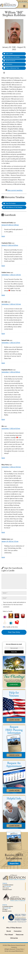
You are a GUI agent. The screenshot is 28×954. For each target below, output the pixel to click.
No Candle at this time (11, 627)
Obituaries (14, 938)
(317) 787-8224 (7, 886)
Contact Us (5, 883)
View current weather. (15, 190)
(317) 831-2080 (7, 908)
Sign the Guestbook (10, 60)
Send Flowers (9, 64)
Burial (9, 931)
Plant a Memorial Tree (12, 68)
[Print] (4, 73)
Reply (3, 236)
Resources (19, 934)
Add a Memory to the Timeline (13, 57)
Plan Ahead (9, 934)
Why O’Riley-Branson (14, 927)
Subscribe (14, 652)
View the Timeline (11, 203)
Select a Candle (7, 611)
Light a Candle (9, 53)
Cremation (17, 931)
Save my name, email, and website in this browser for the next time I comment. (14, 605)
